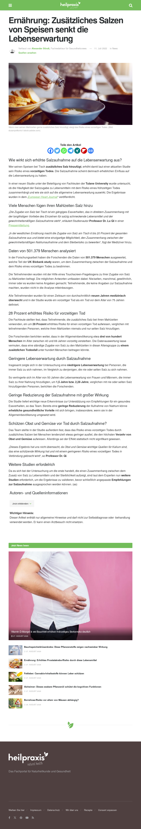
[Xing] (77, 151)
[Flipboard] (84, 151)
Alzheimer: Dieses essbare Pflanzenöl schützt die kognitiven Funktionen (62, 686)
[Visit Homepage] (70, 5)
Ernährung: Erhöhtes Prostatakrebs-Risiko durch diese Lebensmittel (60, 660)
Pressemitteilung (19, 225)
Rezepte (88, 810)
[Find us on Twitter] (15, 818)
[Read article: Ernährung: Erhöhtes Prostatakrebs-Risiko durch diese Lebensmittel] (15, 663)
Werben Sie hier (16, 810)
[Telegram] (71, 151)
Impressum (35, 810)
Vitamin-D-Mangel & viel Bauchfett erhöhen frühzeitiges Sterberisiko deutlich (50, 631)
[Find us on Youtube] (27, 818)
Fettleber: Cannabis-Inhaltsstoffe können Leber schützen (54, 673)
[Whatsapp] (64, 151)
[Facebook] (50, 151)
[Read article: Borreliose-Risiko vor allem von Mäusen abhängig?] (15, 703)
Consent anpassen (107, 810)
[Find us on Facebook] (9, 818)
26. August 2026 (33, 704)
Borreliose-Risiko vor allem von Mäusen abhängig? (51, 700)
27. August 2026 (20, 636)
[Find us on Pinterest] (21, 818)
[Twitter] (57, 151)
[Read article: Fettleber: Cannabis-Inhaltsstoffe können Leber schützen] (15, 677)
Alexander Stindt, (41, 48)
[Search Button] (130, 5)
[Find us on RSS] (33, 818)
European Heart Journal (42, 197)
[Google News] (91, 151)
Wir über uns (72, 810)
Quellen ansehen (27, 52)
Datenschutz (53, 810)
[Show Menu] (10, 5)
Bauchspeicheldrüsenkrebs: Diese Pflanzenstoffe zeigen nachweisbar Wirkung (65, 646)
